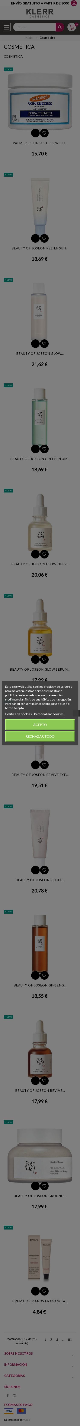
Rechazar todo (40, 736)
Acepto (40, 725)
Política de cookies (18, 714)
